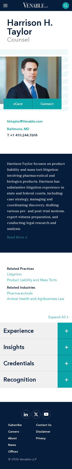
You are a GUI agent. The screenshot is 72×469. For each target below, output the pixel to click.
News (12, 445)
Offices (13, 451)
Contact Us (43, 425)
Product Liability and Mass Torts (32, 280)
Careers (13, 431)
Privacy (41, 438)
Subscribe (15, 425)
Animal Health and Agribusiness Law (35, 299)
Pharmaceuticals (20, 293)
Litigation (14, 274)
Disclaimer (43, 431)
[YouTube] (46, 414)
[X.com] (36, 414)
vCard (18, 104)
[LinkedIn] (26, 414)
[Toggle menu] (5, 5)
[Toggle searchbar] (65, 5)
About (12, 438)
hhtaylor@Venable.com (25, 121)
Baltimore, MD (18, 129)
